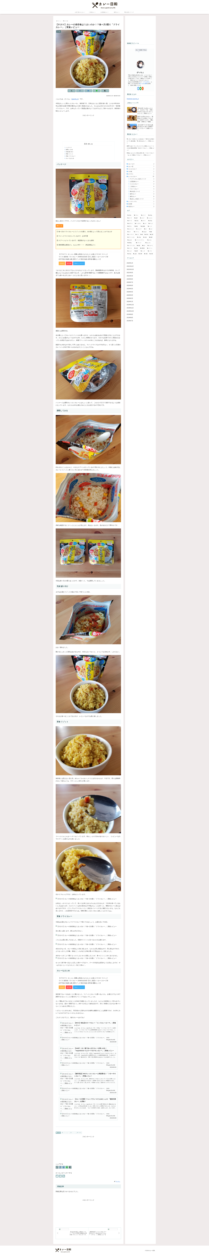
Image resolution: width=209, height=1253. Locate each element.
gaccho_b (75, 99)
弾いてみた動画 (143, 83)
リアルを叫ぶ (146, 82)
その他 (58, 1132)
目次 (85, 144)
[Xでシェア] (72, 90)
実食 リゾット (69, 154)
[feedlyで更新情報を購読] (60, 1176)
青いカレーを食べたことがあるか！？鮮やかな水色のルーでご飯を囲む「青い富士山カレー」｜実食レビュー (140, 141)
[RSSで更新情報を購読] (63, 1176)
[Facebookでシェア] (80, 90)
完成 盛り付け (69, 151)
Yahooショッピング (79, 263)
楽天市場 (69, 263)
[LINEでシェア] (97, 90)
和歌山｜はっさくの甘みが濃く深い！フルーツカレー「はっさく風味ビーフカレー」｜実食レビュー (140, 154)
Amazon (62, 263)
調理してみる (69, 149)
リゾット (74, 1132)
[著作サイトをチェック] (57, 1176)
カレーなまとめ (70, 158)
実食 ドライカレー (70, 156)
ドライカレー (66, 1132)
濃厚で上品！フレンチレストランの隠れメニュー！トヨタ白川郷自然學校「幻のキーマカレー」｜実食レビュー (140, 148)
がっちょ (140, 72)
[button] (105, 90)
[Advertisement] (88, 128)
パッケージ (69, 147)
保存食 (79, 1132)
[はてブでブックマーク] (88, 90)
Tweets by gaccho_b (133, 99)
